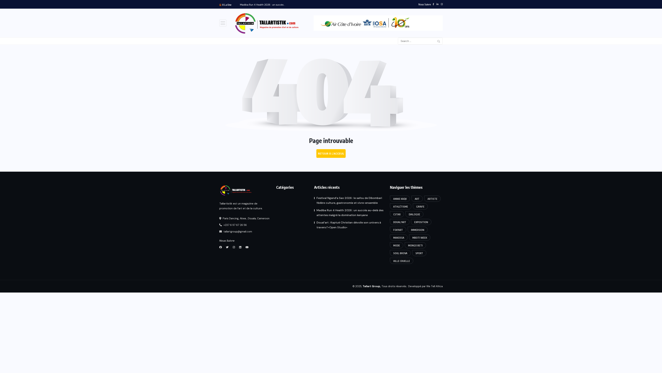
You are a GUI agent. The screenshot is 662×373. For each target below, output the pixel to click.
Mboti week (419, 237)
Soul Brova (400, 253)
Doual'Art (399, 222)
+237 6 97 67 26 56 (235, 225)
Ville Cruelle (401, 261)
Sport (419, 253)
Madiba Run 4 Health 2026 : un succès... (262, 4)
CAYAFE (420, 206)
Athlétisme (400, 206)
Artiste (432, 198)
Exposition (421, 222)
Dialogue (414, 214)
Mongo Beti (415, 245)
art (417, 198)
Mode (396, 245)
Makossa (398, 237)
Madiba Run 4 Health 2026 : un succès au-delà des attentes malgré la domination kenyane (350, 212)
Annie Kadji (400, 198)
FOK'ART (398, 229)
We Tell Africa (434, 286)
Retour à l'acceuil (331, 153)
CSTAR (397, 214)
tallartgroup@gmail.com (237, 231)
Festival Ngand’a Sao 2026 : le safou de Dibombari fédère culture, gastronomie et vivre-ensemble (349, 200)
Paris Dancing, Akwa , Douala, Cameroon (245, 218)
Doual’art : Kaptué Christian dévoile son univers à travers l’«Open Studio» (349, 225)
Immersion (417, 229)
